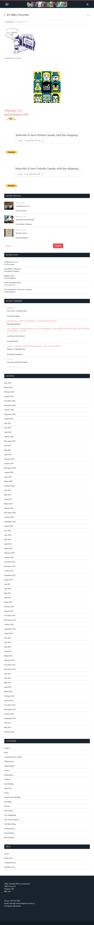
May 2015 (7, 683)
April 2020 (8, 477)
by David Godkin (13, 316)
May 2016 (7, 647)
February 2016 (9, 660)
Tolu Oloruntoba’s (18, 289)
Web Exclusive (9, 837)
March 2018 (8, 548)
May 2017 (7, 593)
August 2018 (8, 526)
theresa (10, 308)
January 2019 (9, 508)
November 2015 (10, 669)
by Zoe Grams (21, 211)
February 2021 (9, 459)
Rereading (8, 802)
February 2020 (9, 486)
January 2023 (9, 396)
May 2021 (7, 450)
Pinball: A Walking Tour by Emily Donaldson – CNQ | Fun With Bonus (33, 346)
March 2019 (8, 504)
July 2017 (7, 584)
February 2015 (9, 696)
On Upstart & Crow (23, 206)
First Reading (8, 784)
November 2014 (10, 709)
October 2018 (9, 517)
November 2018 (10, 513)
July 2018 (7, 530)
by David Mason (22, 238)
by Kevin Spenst (9, 292)
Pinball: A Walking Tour (16, 349)
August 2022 (8, 419)
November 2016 (10, 620)
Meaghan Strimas (14, 324)
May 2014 (7, 727)
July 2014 (7, 723)
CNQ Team (9, 22)
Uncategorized (9, 828)
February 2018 (9, 553)
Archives (7, 748)
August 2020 (8, 472)
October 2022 (9, 410)
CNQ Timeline (9, 766)
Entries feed (8, 858)
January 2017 (9, 611)
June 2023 (7, 383)
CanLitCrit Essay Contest (13, 757)
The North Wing (10, 824)
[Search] (87, 4)
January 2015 (9, 700)
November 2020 (10, 468)
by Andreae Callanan (24, 224)
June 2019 (7, 490)
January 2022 (9, 436)
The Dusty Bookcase (11, 820)
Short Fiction (8, 811)
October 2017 (9, 571)
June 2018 (7, 535)
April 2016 (8, 651)
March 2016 (8, 656)
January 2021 (9, 463)
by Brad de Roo (13, 341)
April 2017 (8, 597)
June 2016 (7, 642)
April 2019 (8, 499)
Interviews (8, 788)
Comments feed (10, 863)
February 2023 (9, 392)
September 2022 (10, 414)
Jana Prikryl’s (25, 219)
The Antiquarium (10, 815)
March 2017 (8, 602)
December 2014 (9, 705)
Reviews (7, 806)
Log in (6, 854)
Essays (6, 770)
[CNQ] (47, 4)
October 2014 (9, 714)
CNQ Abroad (8, 761)
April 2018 (8, 544)
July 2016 (7, 638)
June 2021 (7, 445)
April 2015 (8, 687)
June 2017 (7, 589)
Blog (6, 752)
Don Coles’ (16, 311)
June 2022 (7, 428)
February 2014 (9, 732)
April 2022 (8, 432)
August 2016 (8, 633)
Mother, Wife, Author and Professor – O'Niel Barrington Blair (31, 321)
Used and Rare (9, 833)
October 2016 (9, 624)
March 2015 (8, 691)
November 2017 (10, 566)
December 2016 (9, 615)
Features (7, 779)
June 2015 (7, 678)
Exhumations (8, 775)
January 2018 (9, 557)
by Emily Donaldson (15, 354)
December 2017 (9, 562)
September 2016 (10, 629)
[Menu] (7, 4)
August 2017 (8, 580)
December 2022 (9, 401)
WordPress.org (9, 867)
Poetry (6, 793)
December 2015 (9, 665)
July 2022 (7, 423)
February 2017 (9, 606)
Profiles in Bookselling (12, 797)
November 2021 (10, 441)
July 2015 (7, 674)
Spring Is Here (21, 233)
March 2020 (8, 481)
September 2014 (10, 718)
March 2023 (8, 387)
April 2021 (8, 454)
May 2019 (7, 495)
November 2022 (10, 405)
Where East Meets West (12, 282)
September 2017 (10, 575)
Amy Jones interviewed (15, 336)
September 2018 (10, 522)
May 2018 (7, 539)
